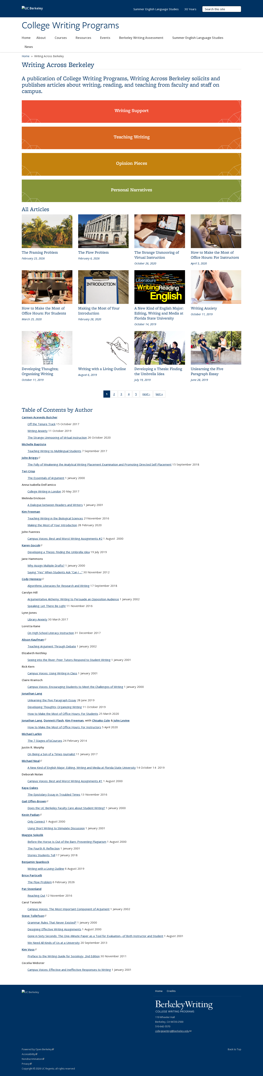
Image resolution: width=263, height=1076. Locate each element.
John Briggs (31, 458)
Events (105, 38)
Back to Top (234, 1049)
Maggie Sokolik (32, 835)
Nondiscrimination (33, 1059)
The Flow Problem (40, 882)
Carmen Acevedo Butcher (39, 417)
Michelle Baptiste (34, 444)
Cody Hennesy (33, 579)
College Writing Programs (70, 25)
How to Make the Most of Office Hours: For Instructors (64, 727)
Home (26, 38)
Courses (61, 38)
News (29, 47)
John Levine (122, 720)
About (41, 38)
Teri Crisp (28, 471)
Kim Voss (29, 949)
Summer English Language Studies (198, 38)
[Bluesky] (47, 998)
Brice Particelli (32, 875)
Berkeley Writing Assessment (141, 38)
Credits (171, 991)
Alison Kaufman (34, 639)
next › (147, 395)
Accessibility (29, 1054)
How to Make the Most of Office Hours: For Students (63, 714)
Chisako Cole (101, 720)
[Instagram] (40, 998)
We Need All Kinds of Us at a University (54, 943)
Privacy (27, 1063)
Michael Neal (32, 761)
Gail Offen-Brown (35, 801)
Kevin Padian (32, 815)
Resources (84, 38)
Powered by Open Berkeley (38, 1049)
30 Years (190, 9)
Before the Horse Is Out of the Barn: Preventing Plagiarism (67, 842)
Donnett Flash (54, 720)
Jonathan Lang (32, 693)
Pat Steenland (31, 889)
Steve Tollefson (34, 916)
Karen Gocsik (32, 545)
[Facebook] (25, 998)
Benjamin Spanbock (35, 862)
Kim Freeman (31, 511)
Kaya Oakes (30, 788)
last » (160, 395)
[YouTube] (32, 998)
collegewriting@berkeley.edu (173, 1031)
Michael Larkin (32, 734)
